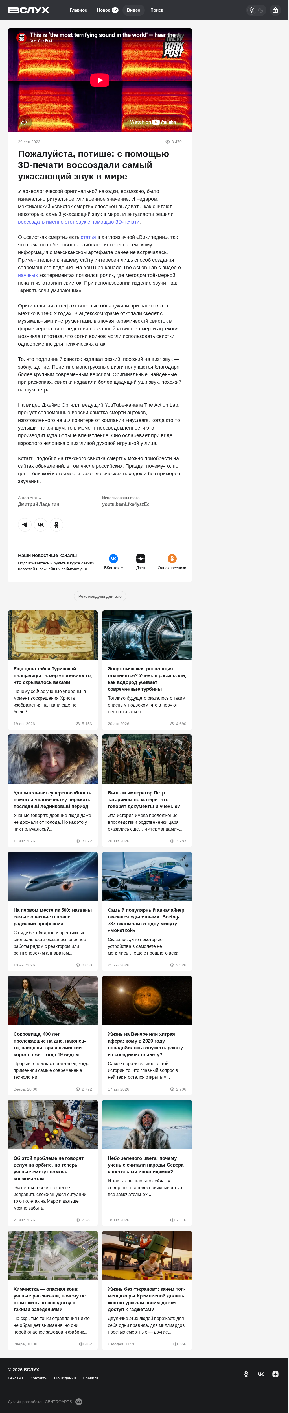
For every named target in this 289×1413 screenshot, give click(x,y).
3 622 (87, 841)
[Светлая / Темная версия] (256, 10)
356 (182, 1344)
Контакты (38, 1378)
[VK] (260, 1374)
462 (88, 1344)
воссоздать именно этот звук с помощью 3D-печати (78, 222)
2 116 (181, 1220)
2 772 (87, 1089)
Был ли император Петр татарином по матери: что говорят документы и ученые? (144, 799)
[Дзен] (275, 1374)
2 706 (181, 1089)
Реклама (16, 1378)
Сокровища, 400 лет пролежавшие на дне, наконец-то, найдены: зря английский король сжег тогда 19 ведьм (50, 1044)
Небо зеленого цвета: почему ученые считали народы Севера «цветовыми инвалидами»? (145, 1165)
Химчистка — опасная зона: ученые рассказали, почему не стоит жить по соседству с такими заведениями (50, 1299)
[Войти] (275, 10)
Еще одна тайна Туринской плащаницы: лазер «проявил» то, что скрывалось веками (53, 675)
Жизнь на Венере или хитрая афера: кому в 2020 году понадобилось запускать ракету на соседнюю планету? (145, 1044)
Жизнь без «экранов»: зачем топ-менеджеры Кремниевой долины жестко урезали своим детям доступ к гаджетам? (147, 1299)
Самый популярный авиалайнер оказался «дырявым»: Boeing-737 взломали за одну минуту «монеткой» (146, 920)
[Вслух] (28, 10)
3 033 (87, 965)
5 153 (87, 723)
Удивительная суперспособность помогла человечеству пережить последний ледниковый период (52, 799)
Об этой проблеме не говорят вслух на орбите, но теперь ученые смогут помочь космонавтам (49, 1168)
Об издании (65, 1378)
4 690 (181, 723)
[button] (25, 525)
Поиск (156, 10)
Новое (107, 10)
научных (28, 275)
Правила (91, 1378)
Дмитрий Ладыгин (38, 504)
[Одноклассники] (246, 1374)
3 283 (181, 841)
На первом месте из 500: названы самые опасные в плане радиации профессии (53, 916)
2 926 (181, 965)
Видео (133, 10)
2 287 (87, 1220)
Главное (78, 10)
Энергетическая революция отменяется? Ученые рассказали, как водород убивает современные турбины (147, 679)
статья (88, 237)
